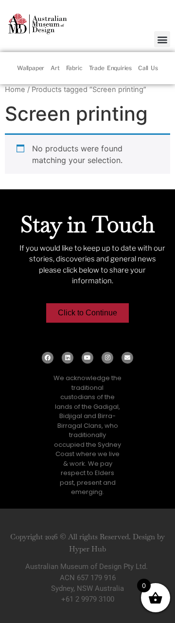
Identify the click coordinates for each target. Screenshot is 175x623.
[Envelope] (127, 358)
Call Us (148, 68)
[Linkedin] (67, 358)
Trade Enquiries (110, 68)
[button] (162, 39)
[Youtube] (87, 358)
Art (55, 68)
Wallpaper (30, 68)
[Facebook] (47, 358)
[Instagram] (107, 358)
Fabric (74, 68)
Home (15, 89)
